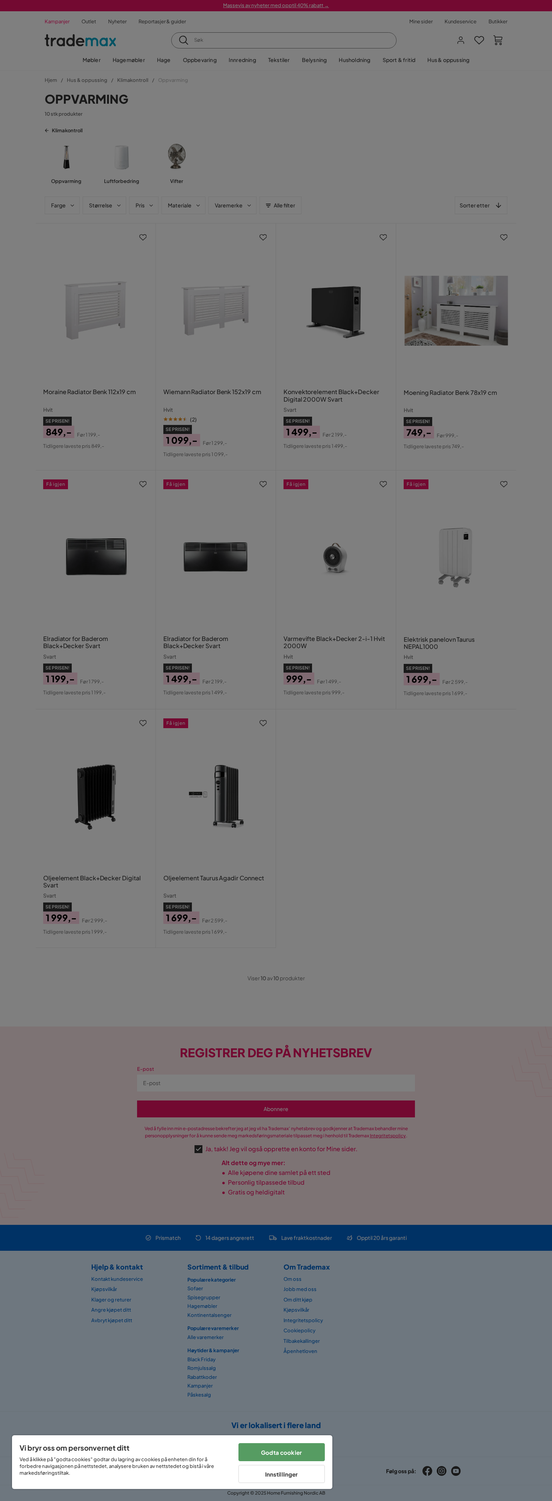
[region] (172, 1462)
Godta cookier (281, 1452)
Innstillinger (281, 1474)
